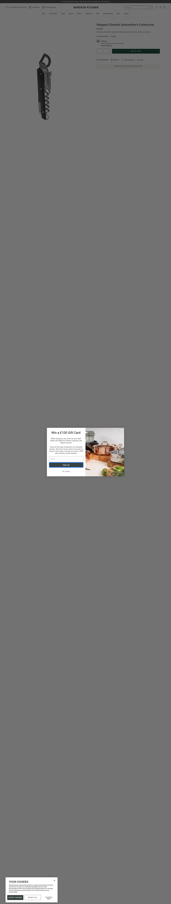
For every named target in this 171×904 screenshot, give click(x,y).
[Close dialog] (121, 430)
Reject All (32, 897)
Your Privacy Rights (48, 897)
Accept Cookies (15, 897)
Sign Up (66, 465)
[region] (32, 890)
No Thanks (66, 471)
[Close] (54, 880)
